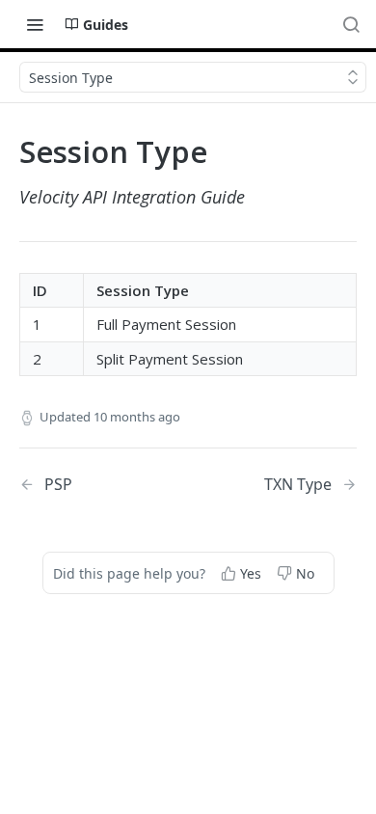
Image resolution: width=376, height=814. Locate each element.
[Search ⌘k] (351, 24)
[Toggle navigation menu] (34, 24)
